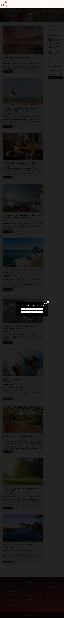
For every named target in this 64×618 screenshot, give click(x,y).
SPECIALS (28, 4)
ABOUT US (42, 4)
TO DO (35, 4)
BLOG (48, 4)
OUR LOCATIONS (18, 4)
